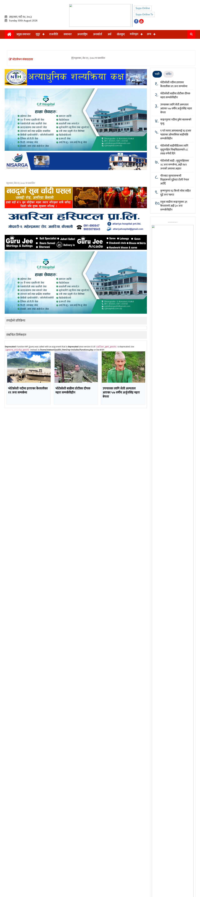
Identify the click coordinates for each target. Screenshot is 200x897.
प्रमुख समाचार (23, 34)
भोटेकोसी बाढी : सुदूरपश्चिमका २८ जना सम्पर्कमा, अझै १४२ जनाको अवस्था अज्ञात (174, 164)
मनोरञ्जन (134, 34)
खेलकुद (121, 34)
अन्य (149, 34)
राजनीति (53, 34)
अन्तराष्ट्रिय (82, 34)
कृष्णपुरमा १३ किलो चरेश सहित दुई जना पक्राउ (175, 192)
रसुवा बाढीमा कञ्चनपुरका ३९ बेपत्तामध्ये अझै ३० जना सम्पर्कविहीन (173, 206)
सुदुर (38, 34)
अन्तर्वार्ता (97, 34)
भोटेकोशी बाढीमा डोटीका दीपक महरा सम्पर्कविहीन (175, 95)
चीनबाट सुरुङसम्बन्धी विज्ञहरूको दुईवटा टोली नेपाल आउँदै (174, 179)
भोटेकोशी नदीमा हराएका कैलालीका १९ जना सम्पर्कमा (173, 84)
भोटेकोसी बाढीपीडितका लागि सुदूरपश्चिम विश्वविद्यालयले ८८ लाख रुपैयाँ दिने (174, 149)
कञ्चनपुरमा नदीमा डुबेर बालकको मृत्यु (175, 121)
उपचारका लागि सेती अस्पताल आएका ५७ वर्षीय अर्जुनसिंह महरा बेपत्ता (176, 108)
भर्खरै (157, 74)
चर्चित (168, 74)
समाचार (68, 34)
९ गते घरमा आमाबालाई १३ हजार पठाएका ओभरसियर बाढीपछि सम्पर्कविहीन (175, 134)
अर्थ (109, 34)
